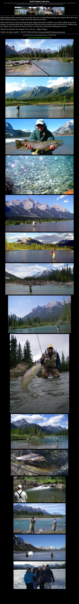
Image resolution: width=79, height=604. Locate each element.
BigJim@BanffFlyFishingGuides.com (52, 32)
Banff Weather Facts (53, 2)
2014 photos (37, 4)
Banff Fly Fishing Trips (22, 2)
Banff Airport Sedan (62, 2)
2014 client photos (29, 4)
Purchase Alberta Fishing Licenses (55, 4)
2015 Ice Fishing (44, 4)
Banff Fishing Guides (12, 2)
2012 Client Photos (43, 2)
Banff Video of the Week (33, 2)
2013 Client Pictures (21, 4)
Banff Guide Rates (71, 2)
